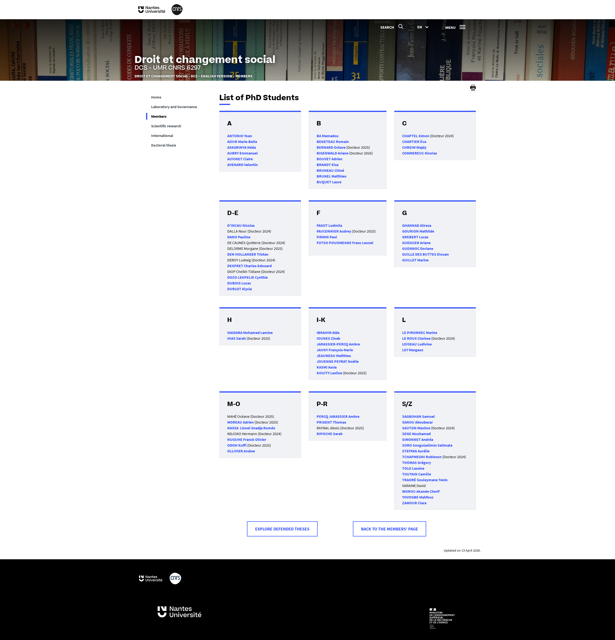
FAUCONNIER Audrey (334, 231)
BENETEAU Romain (333, 141)
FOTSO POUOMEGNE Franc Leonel (345, 242)
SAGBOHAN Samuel (418, 416)
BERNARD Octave (331, 147)
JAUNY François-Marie (335, 349)
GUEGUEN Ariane (416, 242)
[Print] (473, 88)
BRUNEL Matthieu (331, 176)
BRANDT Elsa (327, 164)
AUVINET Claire (240, 158)
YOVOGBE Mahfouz (417, 497)
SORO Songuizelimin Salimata (427, 445)
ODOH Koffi (237, 445)
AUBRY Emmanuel (242, 153)
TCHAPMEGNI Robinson (422, 456)
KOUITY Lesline (329, 372)
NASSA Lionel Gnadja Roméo (251, 427)
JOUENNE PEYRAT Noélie (338, 361)
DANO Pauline (238, 236)
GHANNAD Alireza (416, 225)
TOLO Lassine (413, 468)
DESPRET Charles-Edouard (249, 265)
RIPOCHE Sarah (330, 433)
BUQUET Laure (329, 181)
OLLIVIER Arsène (241, 451)
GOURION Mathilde (418, 231)
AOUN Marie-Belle (242, 141)
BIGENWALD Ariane (332, 153)
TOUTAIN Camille (416, 474)
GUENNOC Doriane (417, 248)
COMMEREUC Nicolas (419, 153)
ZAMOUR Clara (414, 502)
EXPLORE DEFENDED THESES (282, 529)
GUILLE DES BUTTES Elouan (425, 254)
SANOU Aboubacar (417, 422)
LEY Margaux (412, 349)
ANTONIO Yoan (239, 135)
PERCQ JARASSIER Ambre (338, 416)
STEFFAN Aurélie (416, 451)
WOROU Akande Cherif (420, 491)
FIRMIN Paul (327, 236)
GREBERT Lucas (415, 236)
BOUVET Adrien (329, 158)
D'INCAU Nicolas (241, 225)
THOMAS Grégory (416, 462)
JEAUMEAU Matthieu (334, 355)
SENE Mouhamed (416, 433)
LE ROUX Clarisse (416, 338)
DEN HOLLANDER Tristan (247, 254)
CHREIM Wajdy (414, 147)
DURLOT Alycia (239, 288)
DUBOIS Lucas (239, 283)
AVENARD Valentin (242, 164)
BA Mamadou (327, 135)
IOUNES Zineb (328, 338)
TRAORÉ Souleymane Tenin (425, 479)
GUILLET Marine (415, 260)
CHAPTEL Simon (415, 135)
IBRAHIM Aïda (328, 332)
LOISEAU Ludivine (417, 344)
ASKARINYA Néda (241, 147)
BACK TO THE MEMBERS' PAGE (389, 529)
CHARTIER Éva (414, 141)
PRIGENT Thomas (331, 422)
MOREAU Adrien (240, 422)
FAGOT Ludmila (329, 225)
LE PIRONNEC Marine (419, 332)
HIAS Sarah (236, 338)
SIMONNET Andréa (417, 439)
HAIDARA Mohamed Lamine (250, 332)
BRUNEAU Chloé (330, 170)
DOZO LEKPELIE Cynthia (247, 277)
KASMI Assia (327, 367)
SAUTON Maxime (416, 427)
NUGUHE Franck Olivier (246, 439)
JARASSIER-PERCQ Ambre (338, 344)
